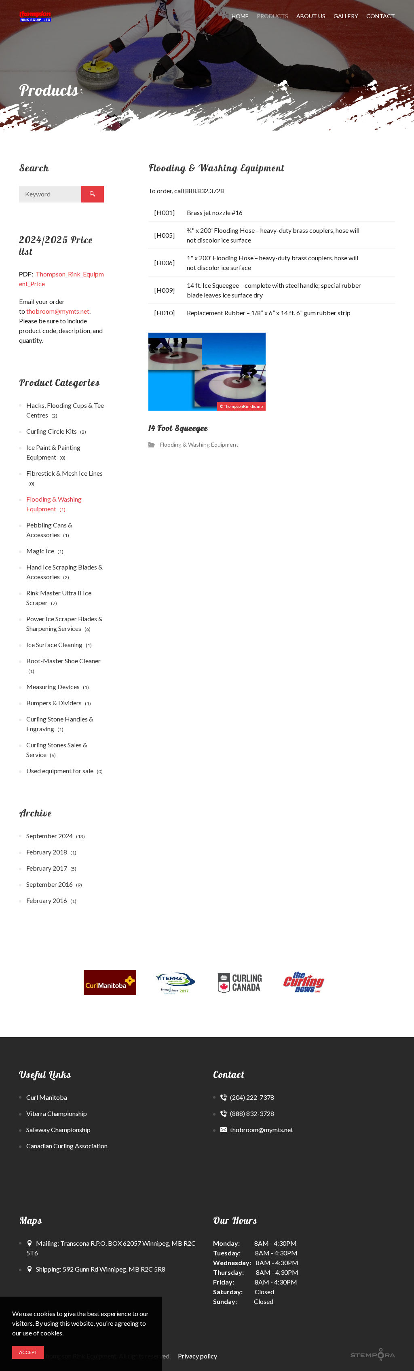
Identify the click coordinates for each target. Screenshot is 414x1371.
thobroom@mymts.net (57, 311)
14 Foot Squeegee (178, 428)
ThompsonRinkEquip (243, 406)
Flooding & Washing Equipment (199, 444)
